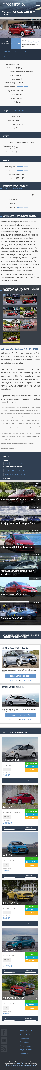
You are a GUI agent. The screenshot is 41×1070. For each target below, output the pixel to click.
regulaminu (8, 1065)
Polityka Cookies (18, 1065)
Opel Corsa (24, 1042)
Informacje (27, 1065)
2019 (13, 463)
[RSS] (4, 1052)
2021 (21, 463)
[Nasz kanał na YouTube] (4, 1044)
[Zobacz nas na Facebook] (4, 1036)
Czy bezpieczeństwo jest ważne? (13, 188)
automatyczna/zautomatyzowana (15, 474)
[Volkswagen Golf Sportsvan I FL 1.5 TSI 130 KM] (11, 305)
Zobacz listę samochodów (20, 676)
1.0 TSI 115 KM (9, 470)
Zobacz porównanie (5, 43)
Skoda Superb (26, 1031)
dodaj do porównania (16, 43)
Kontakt (34, 1065)
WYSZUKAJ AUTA (26, 680)
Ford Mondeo (25, 1038)
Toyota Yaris (25, 1035)
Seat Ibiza (24, 1054)
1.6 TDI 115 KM (23, 470)
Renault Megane (26, 1046)
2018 (6, 463)
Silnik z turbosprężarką (17, 110)
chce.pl (14, 3)
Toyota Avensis (26, 1050)
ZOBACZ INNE (13, 680)
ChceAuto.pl (21, 1064)
